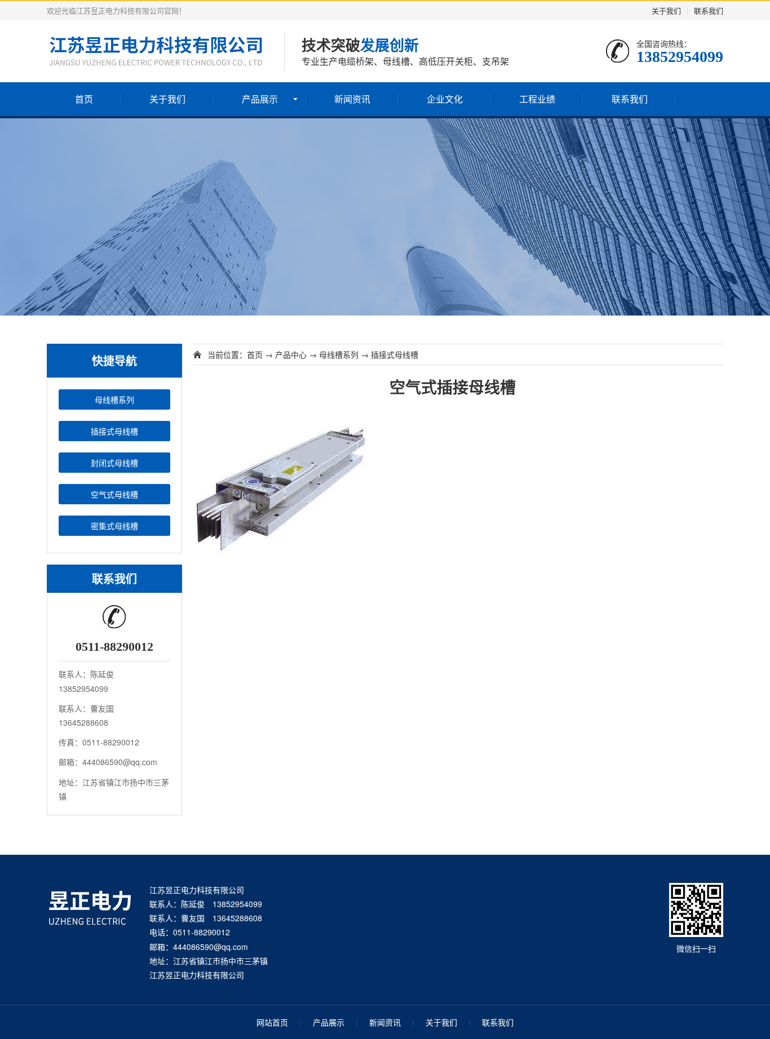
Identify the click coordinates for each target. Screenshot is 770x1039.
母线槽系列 (114, 399)
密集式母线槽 (114, 525)
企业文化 (445, 98)
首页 (84, 98)
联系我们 (708, 10)
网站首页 (272, 1022)
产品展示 (260, 98)
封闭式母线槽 (114, 462)
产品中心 (291, 354)
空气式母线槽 (114, 494)
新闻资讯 (352, 98)
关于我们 (666, 10)
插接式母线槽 (114, 431)
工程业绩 (537, 98)
